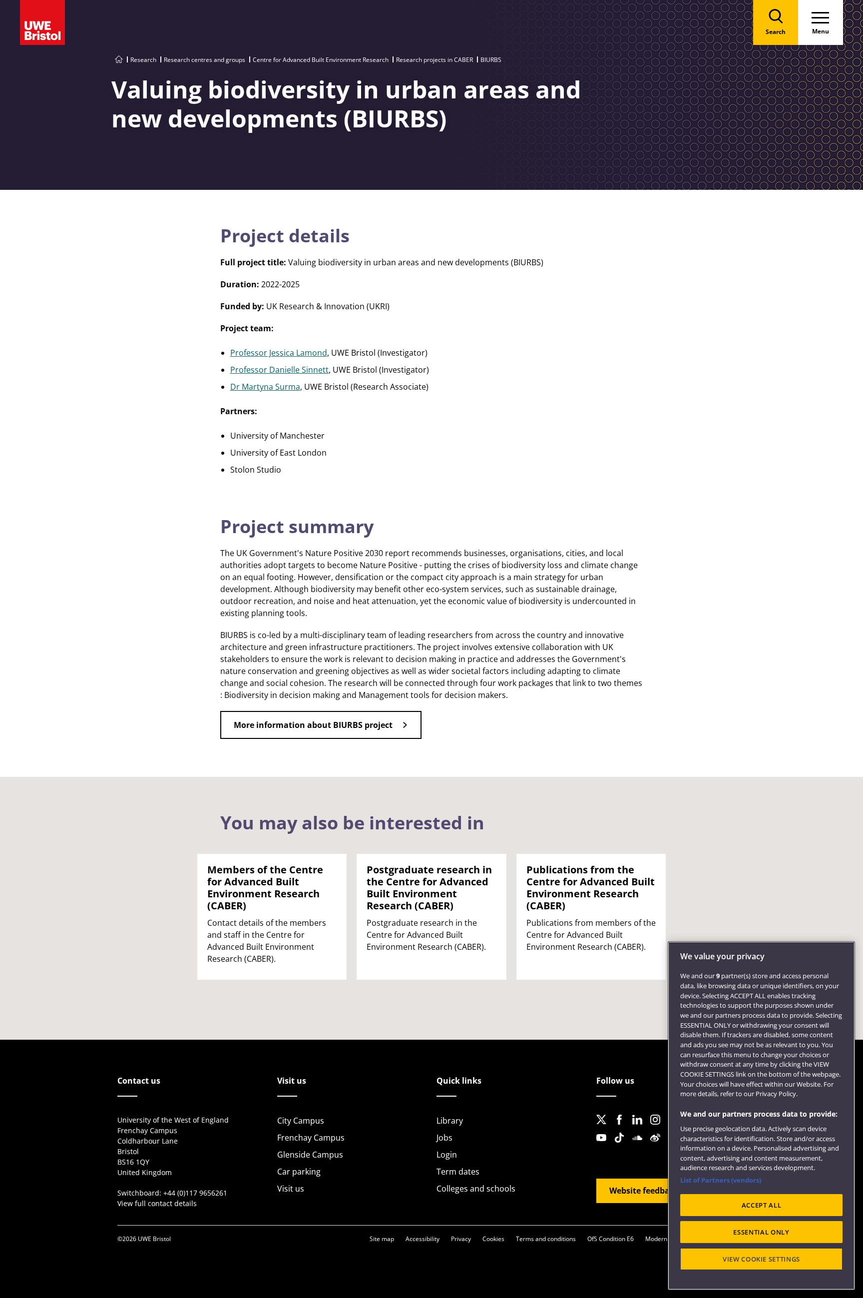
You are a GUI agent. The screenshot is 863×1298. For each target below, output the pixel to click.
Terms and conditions (546, 1239)
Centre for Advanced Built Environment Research (321, 59)
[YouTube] (604, 1145)
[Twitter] (604, 1127)
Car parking (299, 1171)
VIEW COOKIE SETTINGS (761, 1259)
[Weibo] (658, 1145)
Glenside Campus (310, 1154)
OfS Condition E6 (610, 1239)
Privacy (461, 1239)
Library (449, 1120)
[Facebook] (622, 1127)
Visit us (290, 1188)
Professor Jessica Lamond (278, 352)
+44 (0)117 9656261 (195, 1193)
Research (143, 59)
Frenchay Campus (311, 1137)
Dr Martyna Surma (265, 386)
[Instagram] (658, 1127)
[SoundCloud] (640, 1145)
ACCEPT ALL (762, 1205)
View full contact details (157, 1203)
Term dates (457, 1171)
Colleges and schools (475, 1188)
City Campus (300, 1120)
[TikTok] (622, 1145)
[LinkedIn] (640, 1127)
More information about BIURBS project (313, 724)
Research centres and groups (204, 59)
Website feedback (644, 1190)
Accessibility (422, 1239)
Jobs (444, 1137)
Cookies (493, 1239)
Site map (382, 1239)
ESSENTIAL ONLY (761, 1232)
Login (446, 1154)
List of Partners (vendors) (720, 1180)
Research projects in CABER (434, 59)
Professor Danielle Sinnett (279, 369)
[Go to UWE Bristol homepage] (119, 59)
